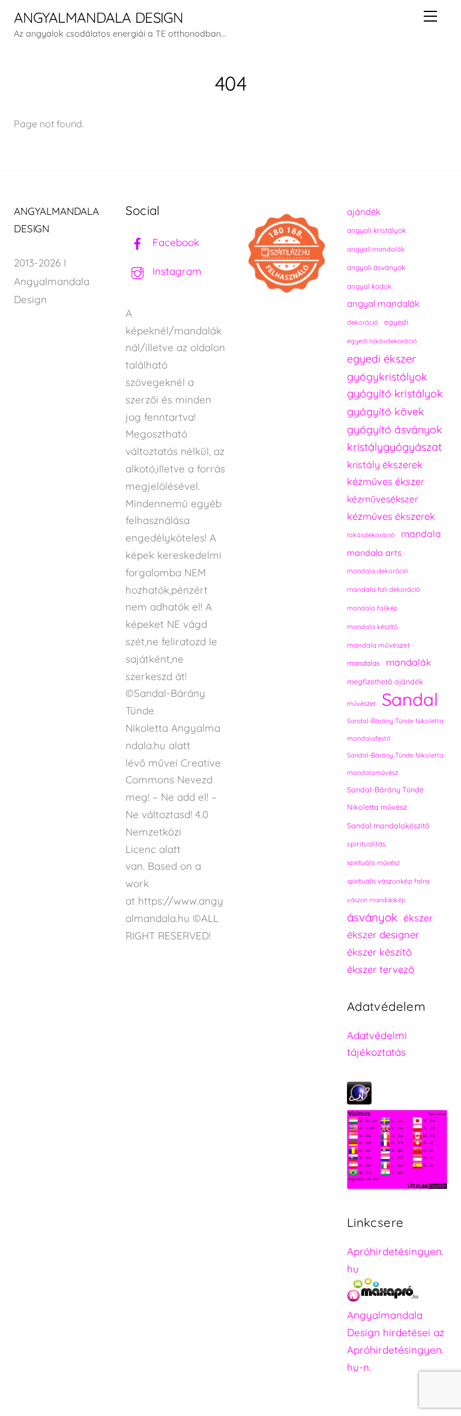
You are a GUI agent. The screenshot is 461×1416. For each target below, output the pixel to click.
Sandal (410, 699)
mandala (421, 534)
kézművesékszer (382, 499)
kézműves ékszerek (391, 516)
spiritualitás (366, 843)
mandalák (408, 662)
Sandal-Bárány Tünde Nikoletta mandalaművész (395, 764)
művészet (361, 703)
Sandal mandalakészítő (388, 825)
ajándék (364, 211)
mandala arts (374, 552)
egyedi (396, 322)
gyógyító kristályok (395, 393)
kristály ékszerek (385, 465)
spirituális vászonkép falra (388, 880)
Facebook (174, 242)
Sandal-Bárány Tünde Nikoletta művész (385, 798)
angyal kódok (369, 286)
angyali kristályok (376, 230)
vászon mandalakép (376, 900)
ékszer (418, 918)
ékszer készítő (379, 951)
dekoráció (362, 322)
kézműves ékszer (385, 481)
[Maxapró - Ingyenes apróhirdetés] (397, 1292)
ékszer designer (383, 934)
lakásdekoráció (371, 535)
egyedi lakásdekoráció (382, 341)
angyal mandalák (383, 303)
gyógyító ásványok (394, 429)
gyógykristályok (387, 376)
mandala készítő (372, 626)
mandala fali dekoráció (383, 589)
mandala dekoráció (377, 571)
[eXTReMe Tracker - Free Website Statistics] (359, 1100)
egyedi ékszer (381, 358)
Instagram (175, 271)
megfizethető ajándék (385, 681)
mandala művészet (378, 644)
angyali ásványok (376, 267)
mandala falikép (372, 608)
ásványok (372, 917)
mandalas (363, 662)
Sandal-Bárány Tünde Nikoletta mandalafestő (395, 730)
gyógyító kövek (385, 411)
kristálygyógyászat (394, 447)
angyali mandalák (376, 249)
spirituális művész (373, 862)
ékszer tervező (380, 969)
